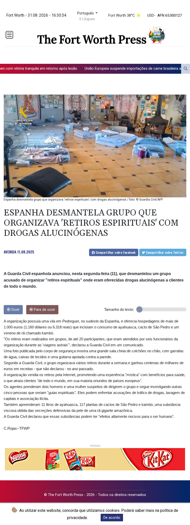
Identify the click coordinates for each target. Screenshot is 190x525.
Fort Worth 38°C (121, 15)
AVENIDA (10, 251)
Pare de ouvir (44, 310)
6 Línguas (87, 19)
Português (86, 13)
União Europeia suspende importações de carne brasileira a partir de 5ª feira (120, 68)
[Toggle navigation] (9, 35)
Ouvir (15, 310)
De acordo (111, 517)
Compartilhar (115, 252)
